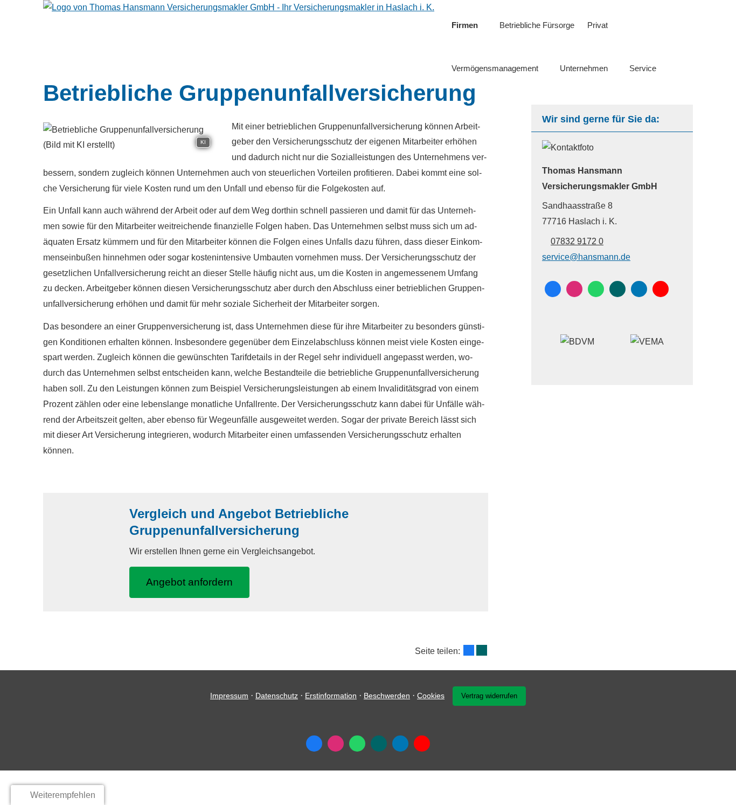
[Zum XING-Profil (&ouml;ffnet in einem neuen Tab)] (617, 289)
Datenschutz (276, 695)
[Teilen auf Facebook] (468, 650)
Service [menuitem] (642, 68)
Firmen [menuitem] (465, 25)
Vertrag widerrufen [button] (489, 696)
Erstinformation (331, 695)
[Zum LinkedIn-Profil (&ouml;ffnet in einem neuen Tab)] (639, 289)
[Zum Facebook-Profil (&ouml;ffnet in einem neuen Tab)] (553, 289)
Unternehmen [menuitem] (584, 68)
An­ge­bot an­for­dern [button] (189, 582)
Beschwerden (387, 695)
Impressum (229, 695)
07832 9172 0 (577, 241)
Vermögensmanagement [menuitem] (495, 68)
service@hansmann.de (586, 257)
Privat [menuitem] (597, 25)
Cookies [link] (431, 695)
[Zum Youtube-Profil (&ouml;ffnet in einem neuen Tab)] (660, 289)
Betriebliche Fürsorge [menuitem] (536, 25)
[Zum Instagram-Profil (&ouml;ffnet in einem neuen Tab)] (574, 289)
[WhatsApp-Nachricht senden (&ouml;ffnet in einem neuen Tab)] (596, 289)
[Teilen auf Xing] (481, 650)
